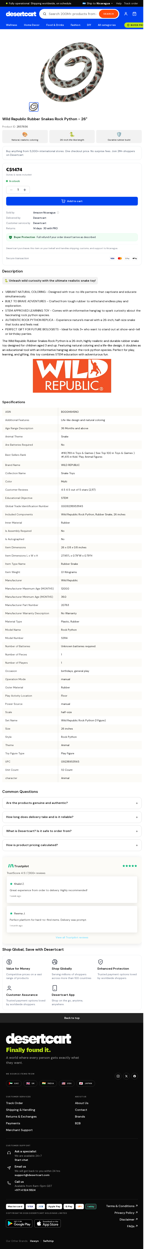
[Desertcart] (21, 13)
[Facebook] (134, 1076)
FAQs (132, 1226)
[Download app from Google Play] (19, 1223)
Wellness (11, 25)
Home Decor (32, 25)
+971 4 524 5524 (25, 1190)
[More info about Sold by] (58, 212)
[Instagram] (118, 1076)
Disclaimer (129, 1219)
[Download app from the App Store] (47, 1223)
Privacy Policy (126, 1213)
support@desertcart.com (32, 1175)
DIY (89, 25)
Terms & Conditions (122, 1206)
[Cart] (134, 14)
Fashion (75, 25)
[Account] (125, 14)
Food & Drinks (55, 25)
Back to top (72, 1018)
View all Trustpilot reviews (72, 937)
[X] (126, 1076)
